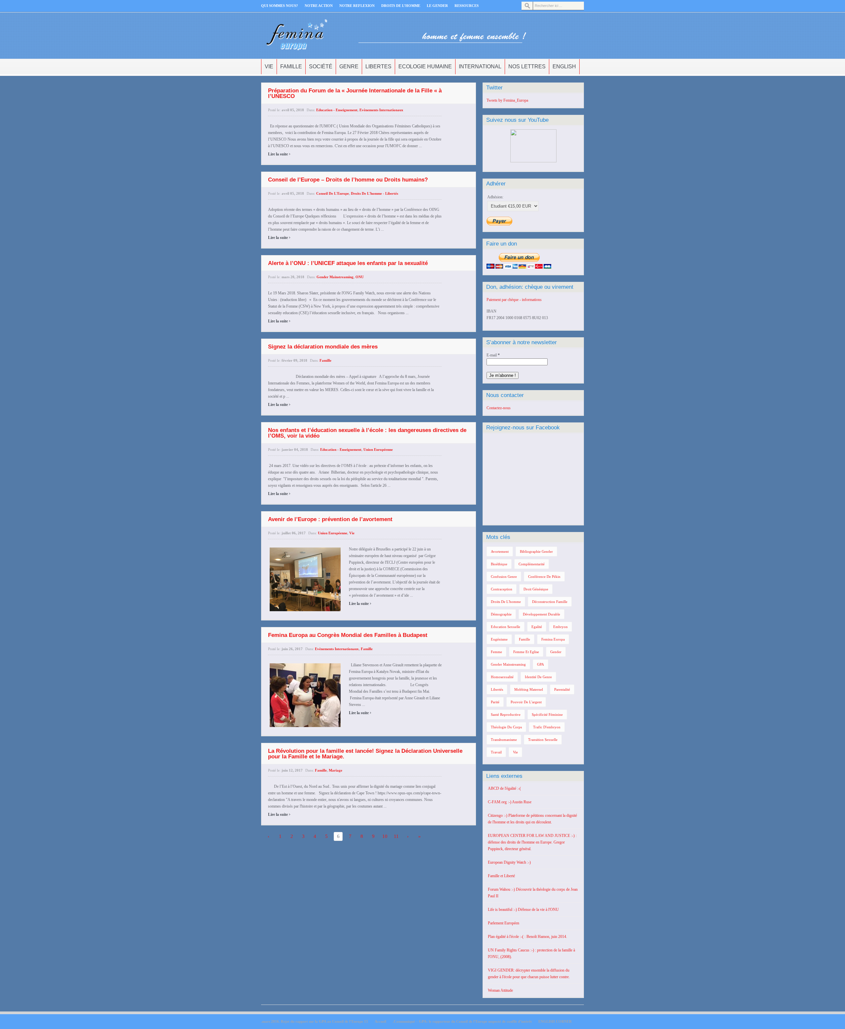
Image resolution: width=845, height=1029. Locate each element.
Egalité (536, 627)
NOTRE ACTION (319, 6)
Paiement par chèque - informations (514, 299)
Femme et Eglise (526, 652)
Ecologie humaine (425, 66)
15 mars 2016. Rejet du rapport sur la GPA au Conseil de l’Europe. (314, 1021)
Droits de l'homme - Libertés (374, 193)
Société (320, 66)
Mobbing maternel (528, 689)
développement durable (541, 614)
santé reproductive (506, 714)
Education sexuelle (505, 627)
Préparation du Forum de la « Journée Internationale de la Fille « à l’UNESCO (355, 93)
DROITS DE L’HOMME (400, 6)
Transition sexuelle (543, 740)
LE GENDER (437, 6)
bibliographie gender (536, 551)
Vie (269, 66)
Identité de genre (538, 677)
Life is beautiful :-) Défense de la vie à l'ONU (523, 909)
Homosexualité (502, 677)
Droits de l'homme (506, 602)
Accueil (380, 1021)
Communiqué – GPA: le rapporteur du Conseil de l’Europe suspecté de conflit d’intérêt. (462, 1021)
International (480, 66)
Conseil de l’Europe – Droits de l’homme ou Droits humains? (348, 180)
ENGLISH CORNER (555, 1021)
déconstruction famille (549, 602)
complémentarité (532, 564)
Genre (348, 66)
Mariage (335, 770)
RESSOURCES (467, 6)
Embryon (560, 627)
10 (385, 836)
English (564, 66)
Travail (496, 752)
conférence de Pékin (544, 577)
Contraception (501, 589)
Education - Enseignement (336, 110)
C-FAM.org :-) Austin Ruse (509, 802)
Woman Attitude (500, 990)
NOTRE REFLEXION (357, 6)
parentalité (562, 689)
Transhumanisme (504, 740)
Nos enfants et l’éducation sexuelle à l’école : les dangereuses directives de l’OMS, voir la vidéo (367, 433)
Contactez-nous (499, 408)
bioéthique (499, 564)
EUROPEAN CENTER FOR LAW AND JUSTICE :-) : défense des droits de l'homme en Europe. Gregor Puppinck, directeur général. (532, 842)
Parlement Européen (503, 923)
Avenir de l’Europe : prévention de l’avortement (330, 519)
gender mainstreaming (508, 664)
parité (495, 702)
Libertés (497, 689)
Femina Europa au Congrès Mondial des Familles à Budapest (347, 635)
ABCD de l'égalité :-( (504, 788)
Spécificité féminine (547, 714)
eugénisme (499, 639)
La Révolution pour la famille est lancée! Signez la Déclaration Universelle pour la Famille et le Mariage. (365, 754)
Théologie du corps (506, 727)
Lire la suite (279, 154)
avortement (500, 551)
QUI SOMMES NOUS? (279, 6)
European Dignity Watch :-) (509, 862)
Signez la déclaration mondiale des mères (323, 347)
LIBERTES (378, 66)
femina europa (553, 639)
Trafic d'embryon (546, 727)
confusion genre (504, 577)
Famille (291, 66)
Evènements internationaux (381, 110)
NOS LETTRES (527, 66)
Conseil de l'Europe (332, 193)
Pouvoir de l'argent (526, 702)
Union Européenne (378, 449)
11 (396, 836)
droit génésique (536, 589)
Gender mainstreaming (335, 277)
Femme (496, 652)
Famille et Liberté (501, 876)
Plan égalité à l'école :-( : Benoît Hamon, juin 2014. (527, 936)
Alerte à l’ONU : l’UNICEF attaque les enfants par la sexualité (348, 263)
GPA (540, 664)
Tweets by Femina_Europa (507, 100)
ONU (359, 277)
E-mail (493, 355)
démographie (501, 614)
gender (555, 652)
